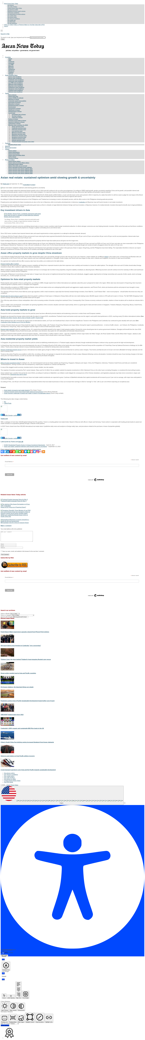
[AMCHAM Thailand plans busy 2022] (7, 711)
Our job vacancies (12, 23)
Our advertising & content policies (16, 14)
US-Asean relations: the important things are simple (17, 687)
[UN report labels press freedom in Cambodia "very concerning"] (7, 642)
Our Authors (10, 5)
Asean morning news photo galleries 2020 (20, 173)
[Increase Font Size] (3, 953)
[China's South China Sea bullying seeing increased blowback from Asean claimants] (7, 738)
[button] (124, 803)
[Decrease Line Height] (3, 979)
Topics (7, 93)
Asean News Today (12, 785)
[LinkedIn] (18, 415)
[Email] (19, 451)
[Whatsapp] (16, 451)
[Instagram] (20, 415)
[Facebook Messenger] (25, 451)
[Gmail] (40, 451)
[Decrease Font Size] (3, 959)
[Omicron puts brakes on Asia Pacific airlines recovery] (7, 752)
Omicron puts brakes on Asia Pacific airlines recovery (18, 756)
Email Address (9, 461)
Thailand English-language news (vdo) (23, 141)
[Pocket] (31, 451)
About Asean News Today (11, 3)
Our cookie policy (12, 15)
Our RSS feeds (11, 21)
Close (2, 39)
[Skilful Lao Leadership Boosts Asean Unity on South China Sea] (16, 513)
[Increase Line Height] (3, 973)
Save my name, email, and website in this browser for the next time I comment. (23, 551)
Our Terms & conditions (13, 18)
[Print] (22, 451)
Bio (5, 402)
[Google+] (11, 415)
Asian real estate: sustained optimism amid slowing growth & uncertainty (25, 446)
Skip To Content (5, 1023)
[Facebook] (4, 415)
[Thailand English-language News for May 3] (14, 499)
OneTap (10, 952)
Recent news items (7, 618)
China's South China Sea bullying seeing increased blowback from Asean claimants (27, 742)
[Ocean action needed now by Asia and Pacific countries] (7, 669)
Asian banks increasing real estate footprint (17, 390)
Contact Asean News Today (14, 8)
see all (21, 441)
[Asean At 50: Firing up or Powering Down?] (16, 505)
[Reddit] (13, 451)
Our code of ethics (12, 6)
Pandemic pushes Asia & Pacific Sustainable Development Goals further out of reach (28, 701)
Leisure (7, 149)
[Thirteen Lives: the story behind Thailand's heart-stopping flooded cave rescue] (7, 656)
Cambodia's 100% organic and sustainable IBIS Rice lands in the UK (22, 728)
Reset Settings (5, 1025)
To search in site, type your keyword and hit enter (15, 37)
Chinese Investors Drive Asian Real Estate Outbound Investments (23, 391)
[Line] (28, 451)
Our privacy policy (12, 17)
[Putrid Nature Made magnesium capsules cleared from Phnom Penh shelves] (7, 628)
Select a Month (5, 613)
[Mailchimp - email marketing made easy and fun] (96, 481)
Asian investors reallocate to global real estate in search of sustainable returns (27, 393)
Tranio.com (6, 184)
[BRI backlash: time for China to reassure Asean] (16, 521)
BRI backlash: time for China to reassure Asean (15, 522)
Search (6, 26)
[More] (43, 451)
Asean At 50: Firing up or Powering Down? (13, 507)
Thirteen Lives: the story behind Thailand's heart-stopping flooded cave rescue (26, 659)
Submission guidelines (13, 12)
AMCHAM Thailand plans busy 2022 (12, 714)
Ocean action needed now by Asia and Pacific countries (18, 673)
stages (106, 256)
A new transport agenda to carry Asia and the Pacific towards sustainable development (28, 770)
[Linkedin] (8, 451)
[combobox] (62, 795)
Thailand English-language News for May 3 (13, 501)
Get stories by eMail (12, 9)
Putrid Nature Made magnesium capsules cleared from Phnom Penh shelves (25, 632)
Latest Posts (7, 403)
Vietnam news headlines (15, 92)
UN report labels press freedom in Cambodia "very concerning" (21, 645)
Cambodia (82, 202)
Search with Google (6, 617)
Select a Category (6, 615)
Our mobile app (11, 20)
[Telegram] (34, 451)
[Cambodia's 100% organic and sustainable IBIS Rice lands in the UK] (7, 725)
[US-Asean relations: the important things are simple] (7, 683)
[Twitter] (2, 415)
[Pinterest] (10, 451)
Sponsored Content (10, 147)
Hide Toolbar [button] (4, 955)
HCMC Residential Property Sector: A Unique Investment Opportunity (24, 445)
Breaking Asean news (14, 144)
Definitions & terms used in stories (16, 11)
